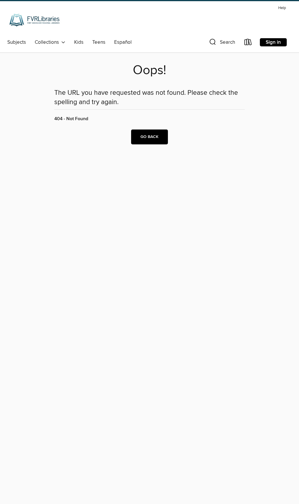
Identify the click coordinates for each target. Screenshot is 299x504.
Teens (98, 42)
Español (123, 42)
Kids (79, 42)
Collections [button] (48, 42)
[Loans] (248, 43)
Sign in (273, 42)
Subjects (16, 42)
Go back (149, 136)
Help (282, 8)
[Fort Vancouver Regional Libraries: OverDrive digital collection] (34, 20)
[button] (221, 43)
